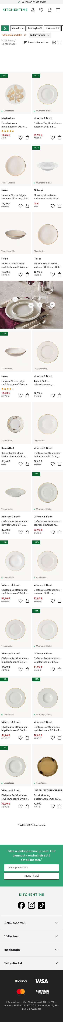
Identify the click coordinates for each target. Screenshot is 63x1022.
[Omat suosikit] (41, 10)
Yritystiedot (13, 963)
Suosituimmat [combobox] (36, 42)
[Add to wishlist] (20, 137)
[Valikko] (58, 10)
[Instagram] (31, 905)
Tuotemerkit (52, 28)
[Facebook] (21, 905)
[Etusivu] (15, 10)
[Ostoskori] (50, 10)
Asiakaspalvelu (15, 923)
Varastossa (18, 28)
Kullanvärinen (38, 35)
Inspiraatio (12, 950)
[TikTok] (42, 905)
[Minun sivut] (33, 10)
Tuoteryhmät (35, 28)
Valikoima (11, 936)
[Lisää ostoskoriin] (27, 137)
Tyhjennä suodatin (12, 35)
